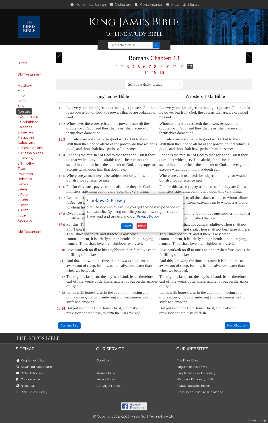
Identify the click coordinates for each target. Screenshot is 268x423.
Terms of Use (106, 373)
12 (182, 66)
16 (161, 72)
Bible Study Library (33, 392)
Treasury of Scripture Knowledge (200, 392)
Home (80, 5)
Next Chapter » (237, 325)
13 (190, 66)
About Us (103, 360)
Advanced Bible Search (36, 367)
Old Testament (29, 74)
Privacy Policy (106, 379)
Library (193, 5)
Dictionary (122, 5)
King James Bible (32, 360)
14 (146, 72)
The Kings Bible (187, 360)
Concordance (150, 5)
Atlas (174, 5)
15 (154, 72)
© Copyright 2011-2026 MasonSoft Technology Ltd (133, 416)
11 (175, 66)
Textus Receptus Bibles (193, 385)
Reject (141, 226)
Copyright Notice (108, 385)
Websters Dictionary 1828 (195, 379)
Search (100, 5)
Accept (127, 226)
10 (167, 66)
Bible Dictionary (31, 373)
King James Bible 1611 (192, 367)
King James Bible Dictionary (196, 373)
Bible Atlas (27, 385)
